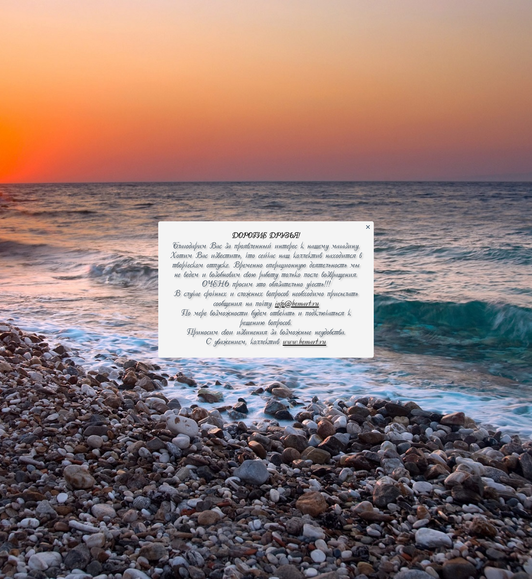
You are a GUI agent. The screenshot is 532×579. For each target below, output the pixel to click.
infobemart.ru (297, 304)
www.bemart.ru (304, 342)
